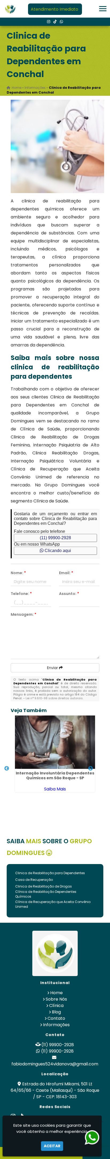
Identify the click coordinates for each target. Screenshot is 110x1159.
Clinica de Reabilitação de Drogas (43, 886)
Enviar (53, 667)
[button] (103, 9)
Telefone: (21, 593)
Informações (56, 1025)
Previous (6, 768)
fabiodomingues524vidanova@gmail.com (54, 1064)
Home (56, 993)
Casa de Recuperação (34, 879)
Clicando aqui (57, 550)
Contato (56, 1018)
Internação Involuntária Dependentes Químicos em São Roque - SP (55, 775)
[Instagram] (48, 21)
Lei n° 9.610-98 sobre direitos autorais (54, 698)
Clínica (56, 1005)
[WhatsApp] (61, 21)
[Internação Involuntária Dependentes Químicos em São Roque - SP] (55, 742)
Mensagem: (23, 614)
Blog (56, 1012)
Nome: (18, 572)
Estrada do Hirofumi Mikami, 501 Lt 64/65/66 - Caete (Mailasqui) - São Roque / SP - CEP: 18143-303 (55, 1090)
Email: (66, 572)
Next (90, 768)
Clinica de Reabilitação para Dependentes (50, 873)
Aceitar (52, 1146)
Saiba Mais (55, 789)
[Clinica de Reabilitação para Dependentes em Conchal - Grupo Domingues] (10, 8)
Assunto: (69, 593)
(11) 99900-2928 (55, 537)
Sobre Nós (56, 999)
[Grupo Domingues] (55, 953)
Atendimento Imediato (54, 9)
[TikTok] (55, 21)
